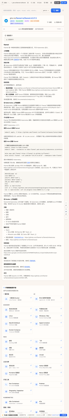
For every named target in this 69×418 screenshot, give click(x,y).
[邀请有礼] (66, 211)
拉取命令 (11, 39)
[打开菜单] (2, 2)
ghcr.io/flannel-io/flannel (19, 2)
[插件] (66, 214)
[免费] (66, 209)
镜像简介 (10, 35)
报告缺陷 (27, 267)
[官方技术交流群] (66, 203)
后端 (28, 162)
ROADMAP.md (18, 237)
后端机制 (16, 59)
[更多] (51, 2)
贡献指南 (32, 261)
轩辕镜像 (4, 2)
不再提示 (59, 29)
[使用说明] (63, 10)
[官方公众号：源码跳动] (66, 205)
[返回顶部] (66, 218)
